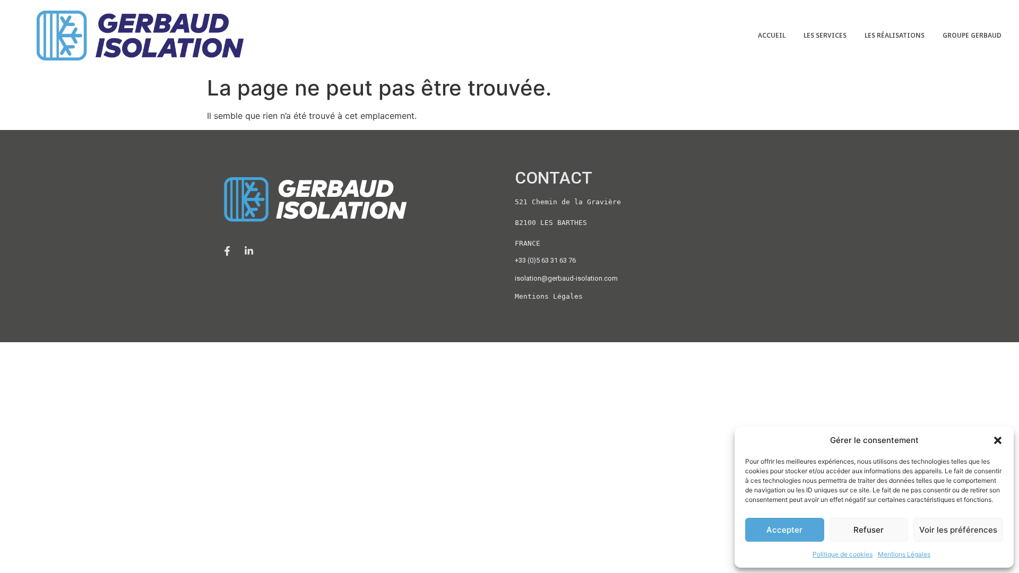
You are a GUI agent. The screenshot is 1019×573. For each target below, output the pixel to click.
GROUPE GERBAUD (972, 35)
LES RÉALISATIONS (895, 35)
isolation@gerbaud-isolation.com (566, 278)
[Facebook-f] (227, 251)
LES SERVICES (825, 35)
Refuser (868, 530)
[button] (997, 440)
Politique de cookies (843, 554)
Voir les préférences (958, 530)
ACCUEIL (771, 35)
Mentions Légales (904, 554)
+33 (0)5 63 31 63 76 (545, 260)
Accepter (784, 530)
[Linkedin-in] (248, 251)
